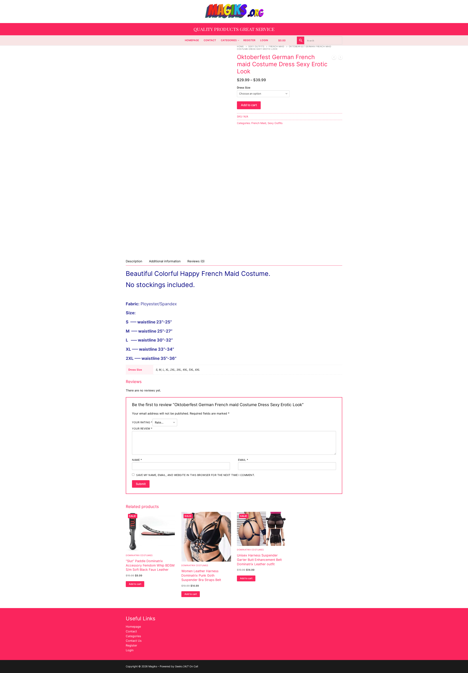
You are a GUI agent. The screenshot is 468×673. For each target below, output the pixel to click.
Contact (131, 631)
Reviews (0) (196, 261)
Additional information (165, 261)
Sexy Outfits (256, 46)
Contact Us (133, 640)
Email (243, 459)
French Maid (276, 46)
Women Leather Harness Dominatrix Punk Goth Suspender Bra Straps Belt (201, 575)
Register (131, 645)
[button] (135, 584)
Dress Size (243, 87)
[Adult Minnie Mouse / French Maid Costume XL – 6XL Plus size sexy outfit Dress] (340, 58)
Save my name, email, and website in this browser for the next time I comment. (195, 475)
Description (134, 261)
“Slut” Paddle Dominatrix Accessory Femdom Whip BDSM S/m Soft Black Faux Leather (150, 565)
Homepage (133, 626)
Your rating (142, 422)
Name (137, 459)
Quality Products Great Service (234, 29)
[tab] (134, 261)
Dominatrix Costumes (194, 565)
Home (240, 46)
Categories (133, 636)
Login (129, 650)
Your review (142, 428)
